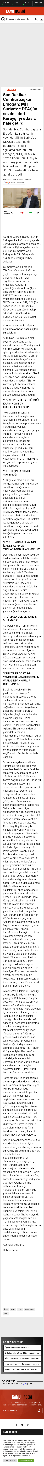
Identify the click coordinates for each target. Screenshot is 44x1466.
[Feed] (28, 1425)
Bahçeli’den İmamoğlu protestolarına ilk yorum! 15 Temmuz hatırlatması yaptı (22, 1369)
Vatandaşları (29, 1309)
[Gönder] (40, 1410)
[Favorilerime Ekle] (38, 212)
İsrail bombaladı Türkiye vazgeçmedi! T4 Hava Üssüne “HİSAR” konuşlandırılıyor (22, 1364)
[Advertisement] (22, 31)
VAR (20, 1309)
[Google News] (14, 182)
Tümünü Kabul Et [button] (26, 1460)
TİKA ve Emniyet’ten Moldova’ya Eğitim (22, 1358)
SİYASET (11, 90)
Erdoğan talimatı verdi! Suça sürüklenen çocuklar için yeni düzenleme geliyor (22, 1353)
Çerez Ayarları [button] (10, 1460)
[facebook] (17, 1425)
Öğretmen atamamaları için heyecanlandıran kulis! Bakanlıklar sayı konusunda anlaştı (22, 1347)
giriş (25, 1383)
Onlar (13, 1309)
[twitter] (22, 1425)
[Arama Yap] (35, 19)
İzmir (6, 1309)
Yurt (5, 1314)
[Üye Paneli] (40, 19)
